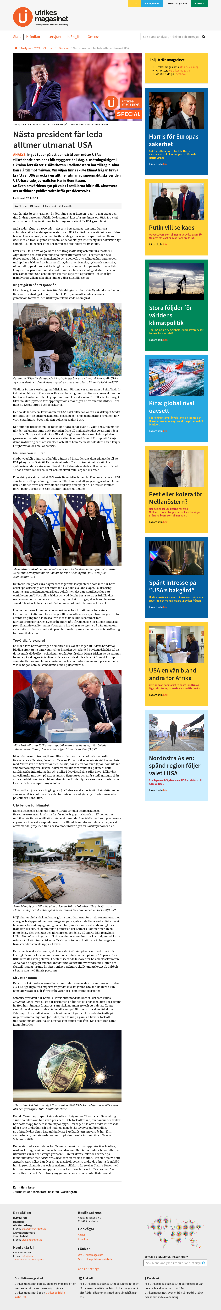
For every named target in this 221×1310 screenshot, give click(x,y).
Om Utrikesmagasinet (90, 1255)
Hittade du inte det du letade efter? (166, 1257)
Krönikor (83, 1239)
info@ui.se (27, 1256)
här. (165, 244)
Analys (81, 1235)
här (165, 164)
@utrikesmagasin (179, 70)
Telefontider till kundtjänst (28, 1259)
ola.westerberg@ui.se (34, 1228)
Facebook (50, 206)
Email (37, 206)
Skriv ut (23, 206)
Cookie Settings (88, 1269)
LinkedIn (67, 206)
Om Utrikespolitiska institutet (95, 1259)
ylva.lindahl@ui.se (32, 1239)
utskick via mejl (188, 67)
